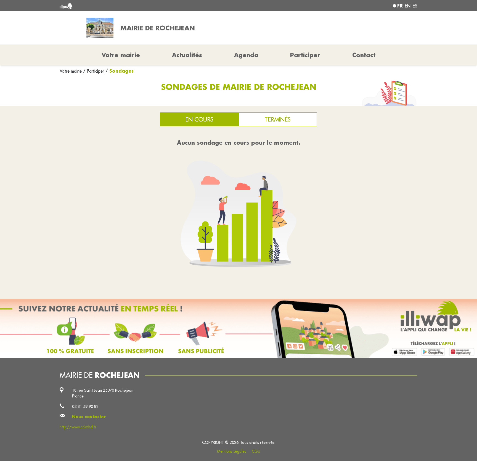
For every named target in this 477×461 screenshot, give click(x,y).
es (415, 6)
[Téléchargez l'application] (238, 328)
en (407, 6)
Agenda (246, 55)
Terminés (277, 119)
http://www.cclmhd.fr (78, 427)
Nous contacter (89, 416)
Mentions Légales (231, 451)
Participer (305, 55)
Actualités (187, 55)
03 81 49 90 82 (85, 406)
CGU (256, 451)
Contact (363, 55)
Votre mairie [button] (121, 55)
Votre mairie (71, 71)
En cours (199, 119)
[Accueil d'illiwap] (132, 5)
